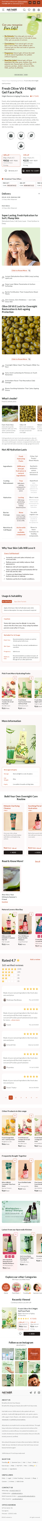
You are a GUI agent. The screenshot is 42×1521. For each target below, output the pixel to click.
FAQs (3, 1478)
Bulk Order (20, 1481)
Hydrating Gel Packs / (17, 81)
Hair (24, 1462)
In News (11, 1481)
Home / (4, 81)
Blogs (34, 1478)
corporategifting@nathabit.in (26, 1496)
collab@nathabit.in (17, 1493)
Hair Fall (19, 1465)
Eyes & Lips (5, 1465)
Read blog (5, 902)
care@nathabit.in (17, 1499)
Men (25, 1465)
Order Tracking (18, 1478)
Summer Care (16, 1462)
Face (29, 1462)
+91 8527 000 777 (15, 1490)
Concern (4, 1469)
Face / (8, 81)
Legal (9, 1478)
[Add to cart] (15, 678)
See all (37, 861)
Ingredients (13, 1469)
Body (35, 1462)
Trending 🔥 (5, 1462)
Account (27, 1478)
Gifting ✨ (32, 1465)
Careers (4, 1481)
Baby (12, 1465)
